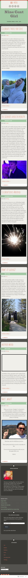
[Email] (10, 6)
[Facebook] (15, 6)
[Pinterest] (18, 6)
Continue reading (6, 106)
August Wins (3, 500)
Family (7, 35)
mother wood (7, 344)
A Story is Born (4, 503)
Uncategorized (7, 557)
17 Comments (5, 185)
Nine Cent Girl (14, 14)
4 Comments (5, 262)
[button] (14, 87)
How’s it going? (8, 270)
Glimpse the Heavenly (5, 505)
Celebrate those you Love (12, 29)
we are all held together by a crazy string (10, 509)
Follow (6, 527)
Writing (7, 198)
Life (6, 276)
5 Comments (5, 109)
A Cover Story (4, 507)
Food (5, 552)
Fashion (5, 550)
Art (4, 545)
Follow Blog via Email (14, 515)
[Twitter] (13, 6)
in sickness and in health (13, 116)
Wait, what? (6, 399)
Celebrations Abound (10, 192)
